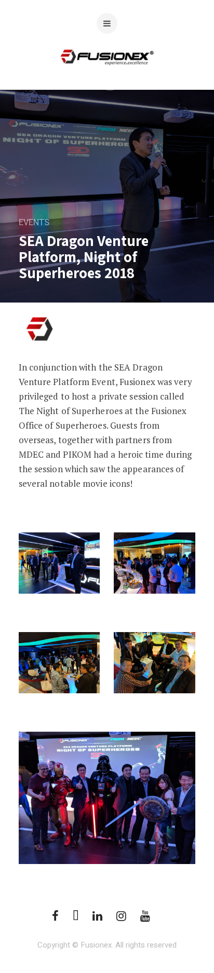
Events (34, 222)
